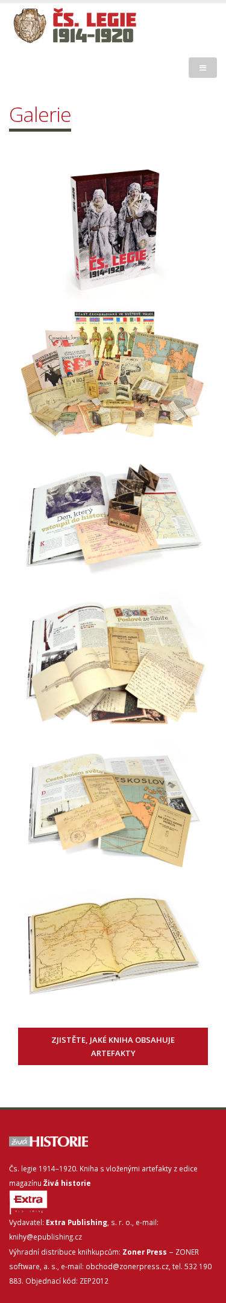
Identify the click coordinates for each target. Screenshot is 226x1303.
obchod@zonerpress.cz (127, 1266)
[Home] (109, 26)
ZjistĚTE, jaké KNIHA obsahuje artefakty (113, 1046)
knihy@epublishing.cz (45, 1236)
